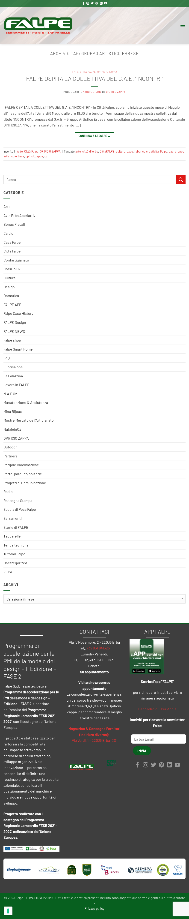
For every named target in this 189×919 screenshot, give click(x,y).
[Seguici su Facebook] (83, 3)
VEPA (7, 572)
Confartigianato (16, 260)
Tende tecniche (16, 545)
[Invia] (181, 179)
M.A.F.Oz (10, 393)
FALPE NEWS (14, 331)
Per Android (147, 709)
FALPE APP (12, 304)
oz (45, 156)
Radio (8, 491)
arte (78, 151)
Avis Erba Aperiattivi (19, 215)
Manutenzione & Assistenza (25, 402)
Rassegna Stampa (17, 500)
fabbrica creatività (146, 151)
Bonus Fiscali (14, 224)
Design (9, 287)
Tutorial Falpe (14, 554)
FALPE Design (14, 322)
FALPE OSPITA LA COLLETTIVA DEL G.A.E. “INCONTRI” (94, 78)
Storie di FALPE (15, 527)
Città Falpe (12, 251)
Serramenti (12, 518)
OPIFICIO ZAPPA (16, 438)
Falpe (163, 151)
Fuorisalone (13, 367)
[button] (183, 25)
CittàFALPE (107, 151)
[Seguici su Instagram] (87, 3)
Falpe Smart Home (18, 349)
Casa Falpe (12, 242)
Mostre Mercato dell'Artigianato (28, 420)
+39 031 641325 (98, 648)
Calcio (8, 233)
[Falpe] (38, 25)
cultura (120, 151)
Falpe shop (12, 340)
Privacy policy (94, 908)
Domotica (11, 295)
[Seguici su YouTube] (105, 3)
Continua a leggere (94, 135)
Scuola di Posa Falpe (19, 509)
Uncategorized (15, 563)
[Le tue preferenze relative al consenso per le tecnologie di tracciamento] (8, 911)
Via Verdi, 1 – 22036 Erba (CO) (94, 740)
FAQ (6, 358)
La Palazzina (13, 376)
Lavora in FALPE (16, 384)
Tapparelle (12, 536)
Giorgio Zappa (115, 91)
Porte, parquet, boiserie (22, 474)
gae (171, 151)
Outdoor (10, 447)
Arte (7, 206)
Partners (10, 456)
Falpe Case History (18, 313)
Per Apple (169, 709)
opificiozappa (34, 156)
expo (130, 151)
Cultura (9, 278)
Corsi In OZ (12, 269)
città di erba (90, 151)
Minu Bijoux (12, 411)
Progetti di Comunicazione (24, 483)
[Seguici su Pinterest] (96, 3)
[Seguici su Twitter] (92, 3)
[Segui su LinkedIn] (101, 3)
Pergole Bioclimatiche (21, 465)
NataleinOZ (12, 429)
